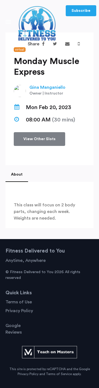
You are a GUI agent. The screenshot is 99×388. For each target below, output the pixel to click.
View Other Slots (39, 139)
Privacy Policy (19, 311)
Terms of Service (59, 374)
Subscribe (81, 11)
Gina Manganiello (47, 87)
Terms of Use (19, 302)
